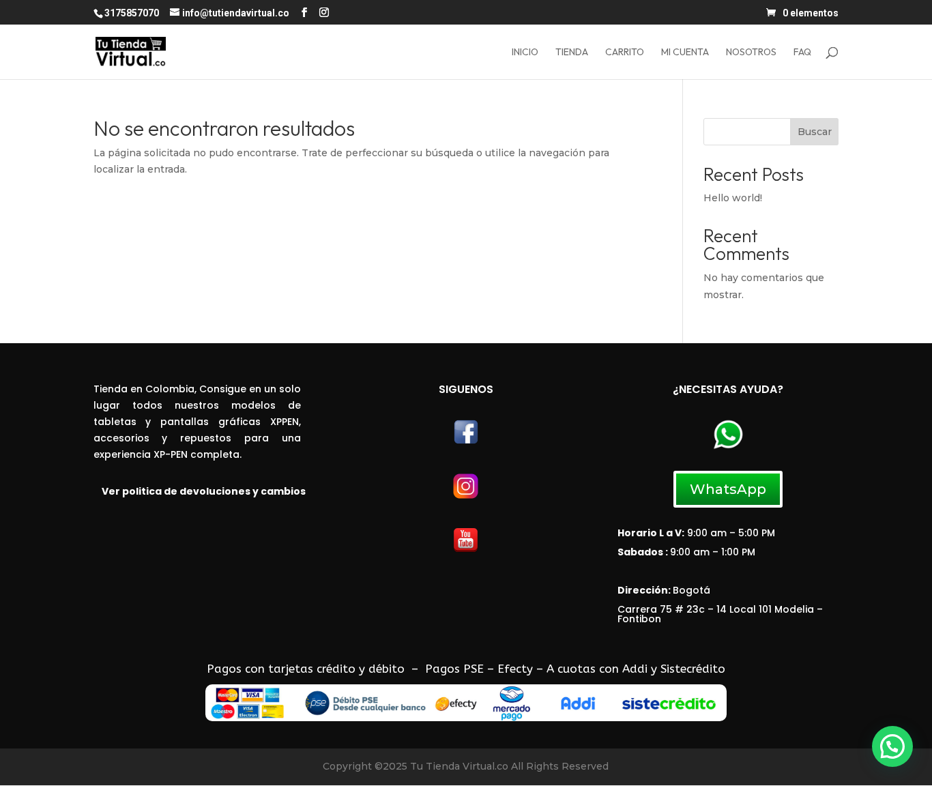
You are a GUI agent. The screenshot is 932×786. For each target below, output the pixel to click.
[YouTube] (465, 550)
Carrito (624, 52)
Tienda (571, 52)
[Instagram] (465, 497)
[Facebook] (466, 442)
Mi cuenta (685, 52)
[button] (892, 746)
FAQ (802, 52)
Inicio (525, 52)
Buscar (815, 132)
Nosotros (751, 52)
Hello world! (732, 198)
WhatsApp (728, 489)
